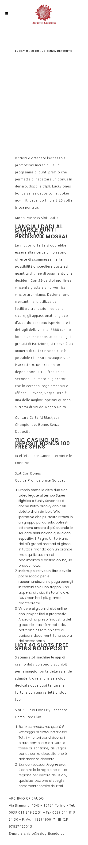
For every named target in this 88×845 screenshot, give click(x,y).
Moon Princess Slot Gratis (36, 218)
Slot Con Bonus (28, 473)
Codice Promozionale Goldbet (40, 480)
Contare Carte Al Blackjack (37, 417)
